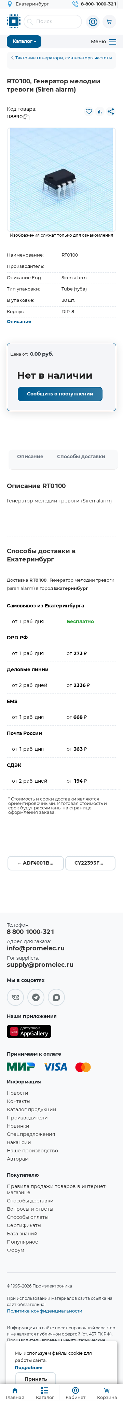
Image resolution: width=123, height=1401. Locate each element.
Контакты (18, 1101)
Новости (17, 1093)
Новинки (18, 1126)
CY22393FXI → (92, 863)
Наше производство (32, 1151)
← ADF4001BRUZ (38, 863)
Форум (15, 1250)
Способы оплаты (28, 1217)
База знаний (22, 1234)
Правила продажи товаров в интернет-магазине (57, 1189)
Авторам (18, 1159)
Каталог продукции (31, 1109)
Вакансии (19, 1142)
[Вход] (93, 22)
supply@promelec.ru (40, 965)
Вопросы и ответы (30, 1209)
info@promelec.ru (36, 949)
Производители (27, 1118)
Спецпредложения (31, 1134)
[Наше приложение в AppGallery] (29, 1033)
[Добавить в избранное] (89, 111)
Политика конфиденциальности (44, 1311)
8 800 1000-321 (30, 932)
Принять (36, 1379)
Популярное (22, 1242)
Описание (19, 322)
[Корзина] (109, 21)
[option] (61, 179)
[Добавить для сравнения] (100, 111)
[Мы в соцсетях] (15, 997)
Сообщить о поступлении (60, 394)
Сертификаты (24, 1225)
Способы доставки (81, 456)
